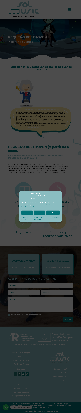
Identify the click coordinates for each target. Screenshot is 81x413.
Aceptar (27, 213)
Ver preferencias (52, 213)
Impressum (56, 217)
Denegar (39, 213)
